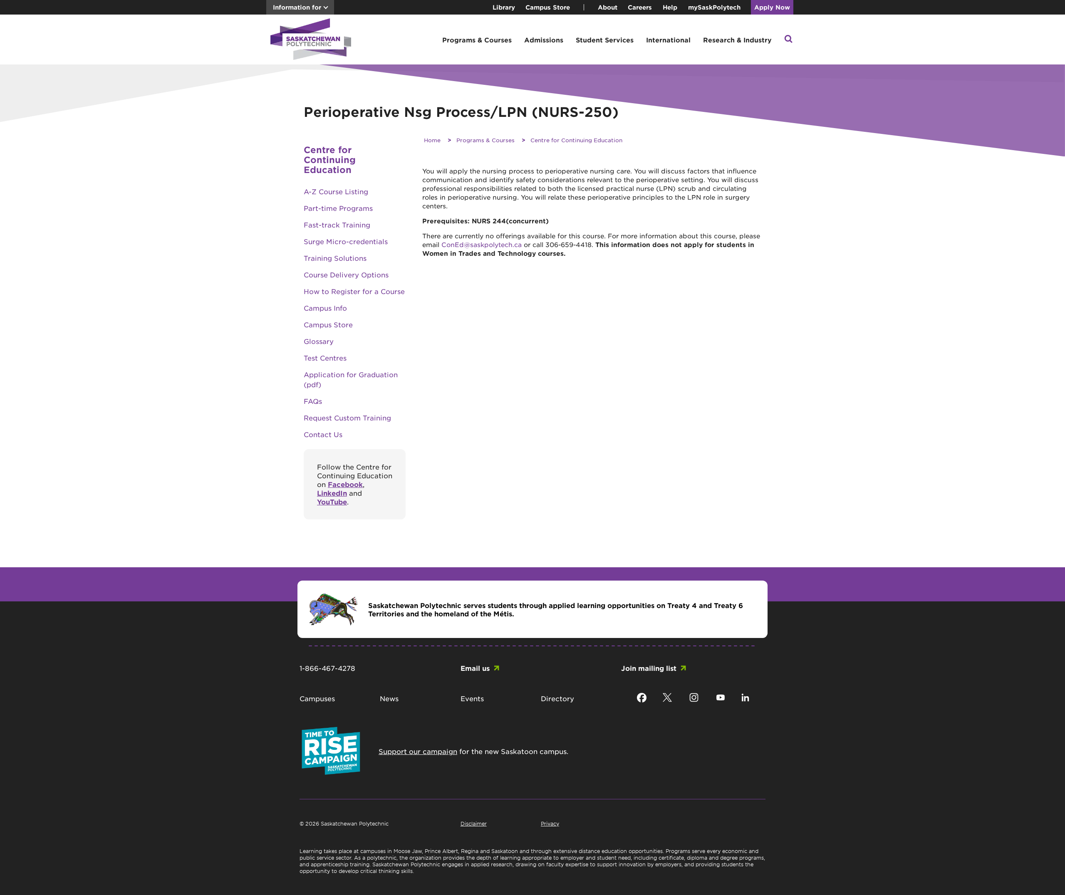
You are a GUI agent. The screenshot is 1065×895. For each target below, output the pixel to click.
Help (670, 7)
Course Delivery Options (346, 274)
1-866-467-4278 (327, 668)
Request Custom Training (347, 417)
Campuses (317, 698)
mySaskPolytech (714, 7)
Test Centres (325, 358)
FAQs (313, 401)
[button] (788, 40)
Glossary (319, 341)
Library (504, 7)
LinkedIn (332, 493)
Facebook (345, 484)
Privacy (550, 823)
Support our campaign (418, 751)
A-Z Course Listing (336, 191)
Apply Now (772, 7)
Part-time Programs (338, 208)
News (389, 698)
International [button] (668, 40)
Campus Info (325, 308)
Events (472, 698)
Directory (557, 698)
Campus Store (547, 7)
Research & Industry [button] (737, 40)
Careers (640, 7)
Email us (475, 668)
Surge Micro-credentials (346, 241)
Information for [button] (297, 7)
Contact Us (323, 434)
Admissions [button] (543, 40)
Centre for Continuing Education (330, 159)
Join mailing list (648, 668)
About (607, 7)
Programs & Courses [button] (477, 40)
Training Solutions (335, 258)
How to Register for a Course (354, 291)
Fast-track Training (337, 224)
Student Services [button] (605, 40)
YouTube (332, 501)
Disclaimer (474, 823)
